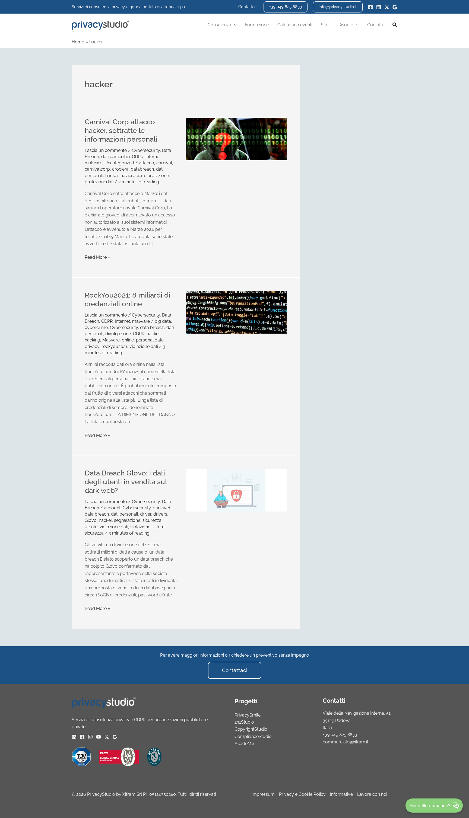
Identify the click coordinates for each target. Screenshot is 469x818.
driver (145, 514)
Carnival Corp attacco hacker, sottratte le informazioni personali (121, 130)
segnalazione (127, 520)
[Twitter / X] (106, 736)
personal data (150, 340)
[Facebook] (370, 7)
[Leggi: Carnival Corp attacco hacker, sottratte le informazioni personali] (236, 138)
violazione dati (143, 346)
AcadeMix (244, 743)
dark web (162, 507)
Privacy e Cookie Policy (302, 794)
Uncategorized (119, 162)
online (128, 340)
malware (93, 162)
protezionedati (99, 181)
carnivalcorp (97, 169)
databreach (142, 169)
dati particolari (115, 156)
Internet (153, 156)
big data (163, 321)
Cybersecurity (146, 150)
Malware (111, 340)
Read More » (97, 257)
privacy (92, 346)
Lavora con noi (372, 794)
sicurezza (151, 520)
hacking (92, 340)
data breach (152, 327)
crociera (120, 169)
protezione (158, 175)
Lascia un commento (106, 150)
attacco (146, 162)
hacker (111, 175)
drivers (160, 514)
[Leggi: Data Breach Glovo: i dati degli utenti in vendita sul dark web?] (236, 490)
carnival (164, 162)
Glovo (91, 520)
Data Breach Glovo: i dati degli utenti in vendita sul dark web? (126, 481)
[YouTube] (98, 736)
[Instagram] (90, 736)
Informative (341, 794)
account (112, 507)
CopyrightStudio (250, 729)
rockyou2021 (114, 346)
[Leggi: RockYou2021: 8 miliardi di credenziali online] (236, 312)
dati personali (124, 514)
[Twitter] (386, 7)
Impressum (263, 794)
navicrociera (133, 175)
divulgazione (118, 333)
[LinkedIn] (378, 7)
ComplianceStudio (253, 736)
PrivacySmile (247, 715)
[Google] (394, 7)
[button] (286, 6)
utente (91, 526)
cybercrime (96, 327)
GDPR (137, 156)
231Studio (244, 722)
